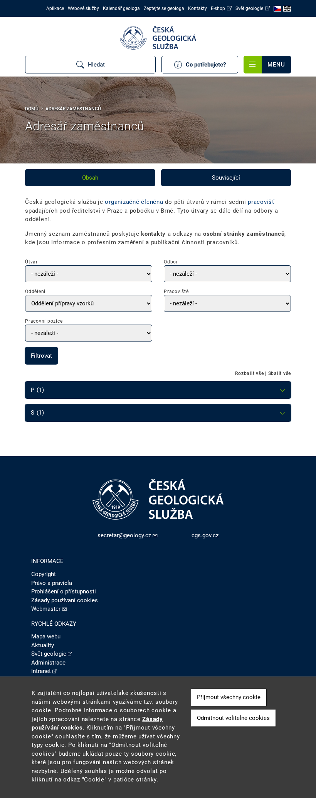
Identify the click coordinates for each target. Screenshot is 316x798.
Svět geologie (249, 8)
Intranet (41, 671)
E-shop (218, 8)
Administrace (48, 662)
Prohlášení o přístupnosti (63, 591)
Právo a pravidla (51, 583)
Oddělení (35, 291)
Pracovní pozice (43, 321)
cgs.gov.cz (205, 535)
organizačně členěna (134, 201)
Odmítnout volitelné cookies (233, 718)
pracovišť (261, 201)
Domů (32, 109)
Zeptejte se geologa (164, 8)
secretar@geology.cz (124, 535)
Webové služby (83, 8)
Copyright (43, 574)
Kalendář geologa (121, 8)
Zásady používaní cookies (64, 600)
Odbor (171, 262)
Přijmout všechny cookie (229, 697)
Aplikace (55, 8)
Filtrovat (41, 355)
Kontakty (197, 8)
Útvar (31, 262)
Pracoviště (176, 291)
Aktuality (42, 645)
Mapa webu (46, 636)
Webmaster (46, 608)
